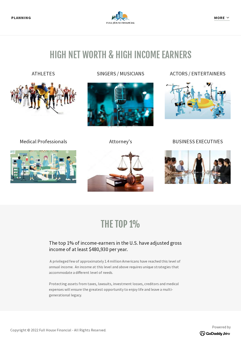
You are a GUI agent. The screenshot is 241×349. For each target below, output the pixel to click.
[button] (222, 18)
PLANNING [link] (21, 17)
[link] (121, 17)
